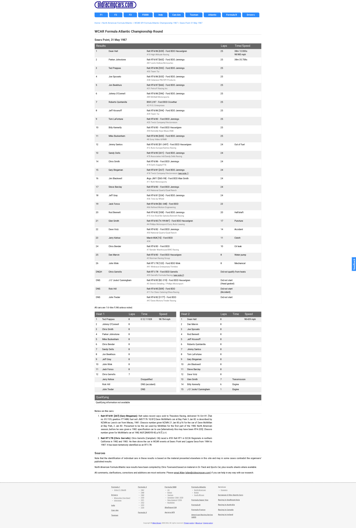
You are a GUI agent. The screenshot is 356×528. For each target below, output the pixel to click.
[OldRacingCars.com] (115, 6)
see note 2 (178, 275)
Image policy (208, 523)
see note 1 (183, 173)
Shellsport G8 (170, 507)
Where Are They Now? (122, 498)
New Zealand (172, 500)
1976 (179, 500)
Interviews (117, 500)
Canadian (170, 498)
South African (199, 495)
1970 (142, 498)
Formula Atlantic (198, 487)
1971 (142, 500)
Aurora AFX (170, 512)
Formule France (198, 510)
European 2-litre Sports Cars (230, 495)
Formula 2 (142, 487)
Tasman (114, 515)
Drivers (114, 495)
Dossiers (224, 490)
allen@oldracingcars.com (198, 472)
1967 (142, 490)
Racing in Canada (225, 510)
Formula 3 (142, 512)
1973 (142, 505)
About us (199, 523)
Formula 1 (115, 487)
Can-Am (114, 510)
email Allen (179, 472)
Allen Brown (156, 523)
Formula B (195, 505)
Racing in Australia (226, 505)
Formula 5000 (170, 487)
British (169, 492)
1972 (142, 503)
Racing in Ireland (225, 515)
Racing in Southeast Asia (229, 500)
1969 (142, 495)
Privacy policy (189, 523)
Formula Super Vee (199, 500)
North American (200, 490)
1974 (142, 508)
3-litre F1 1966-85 (120, 490)
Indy (113, 505)
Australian (171, 503)
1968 (142, 492)
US (168, 490)
